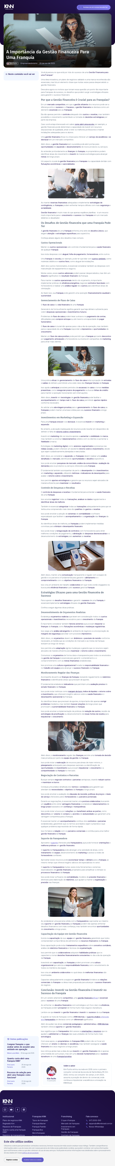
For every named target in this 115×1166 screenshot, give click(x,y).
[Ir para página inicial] (9, 7)
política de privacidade (30, 1153)
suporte (54, 843)
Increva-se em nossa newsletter (95, 7)
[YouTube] (11, 1109)
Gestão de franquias (69, 1132)
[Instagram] (5, 1109)
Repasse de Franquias (12, 1127)
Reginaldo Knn (8, 1124)
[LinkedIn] (24, 1109)
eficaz (88, 998)
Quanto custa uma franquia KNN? (14, 1131)
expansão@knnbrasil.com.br (100, 1124)
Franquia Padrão (39, 1127)
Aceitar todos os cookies (32, 1160)
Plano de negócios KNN (12, 1120)
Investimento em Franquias (68, 1128)
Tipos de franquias (40, 1120)
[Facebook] (17, 1109)
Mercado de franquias (70, 1124)
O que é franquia (68, 1120)
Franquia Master (39, 1124)
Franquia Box (37, 1130)
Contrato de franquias (70, 1135)
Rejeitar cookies (12, 1160)
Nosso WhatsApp (96, 1127)
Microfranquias (38, 1133)
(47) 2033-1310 (95, 1120)
